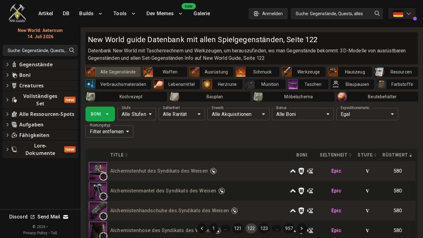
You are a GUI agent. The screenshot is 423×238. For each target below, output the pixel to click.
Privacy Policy (35, 233)
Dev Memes (167, 11)
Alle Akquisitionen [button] (232, 114)
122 (251, 228)
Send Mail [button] (48, 217)
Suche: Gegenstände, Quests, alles (329, 13)
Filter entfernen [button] (107, 131)
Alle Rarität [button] (175, 114)
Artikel (45, 13)
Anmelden (272, 13)
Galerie (202, 13)
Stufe (126, 108)
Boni (96, 114)
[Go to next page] (302, 228)
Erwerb (217, 108)
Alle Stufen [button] (134, 114)
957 (289, 228)
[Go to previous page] (202, 228)
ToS (54, 233)
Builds (86, 13)
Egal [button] (345, 114)
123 (264, 228)
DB (66, 13)
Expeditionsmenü (355, 108)
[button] (103, 176)
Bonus (281, 108)
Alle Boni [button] (286, 114)
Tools (120, 13)
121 (238, 228)
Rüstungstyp (100, 125)
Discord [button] (18, 217)
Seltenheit (171, 108)
